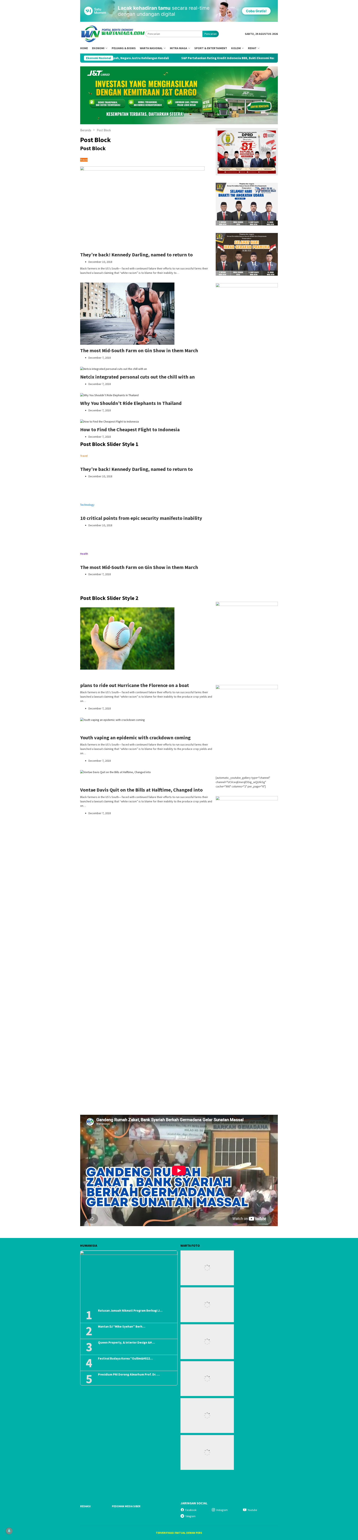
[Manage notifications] (9, 1531)
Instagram (222, 1510)
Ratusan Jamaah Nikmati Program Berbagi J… (130, 1310)
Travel (84, 160)
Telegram (190, 1516)
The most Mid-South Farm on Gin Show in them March (139, 350)
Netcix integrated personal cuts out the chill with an (137, 377)
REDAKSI (85, 1506)
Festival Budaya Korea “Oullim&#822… (125, 1358)
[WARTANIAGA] (112, 33)
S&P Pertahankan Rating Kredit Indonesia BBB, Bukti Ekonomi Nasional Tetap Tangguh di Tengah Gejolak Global (185, 58)
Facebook (190, 1510)
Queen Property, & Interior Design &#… (126, 1342)
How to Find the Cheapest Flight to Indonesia (130, 429)
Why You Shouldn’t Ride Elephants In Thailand (131, 403)
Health (84, 554)
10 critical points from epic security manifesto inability (141, 518)
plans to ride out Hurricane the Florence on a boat (134, 685)
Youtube (252, 1510)
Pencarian (210, 34)
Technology (87, 505)
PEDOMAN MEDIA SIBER (126, 1506)
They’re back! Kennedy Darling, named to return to (136, 254)
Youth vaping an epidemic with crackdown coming (135, 737)
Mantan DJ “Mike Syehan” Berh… (121, 1326)
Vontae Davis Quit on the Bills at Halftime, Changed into (141, 790)
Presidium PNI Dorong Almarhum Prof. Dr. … (129, 1374)
